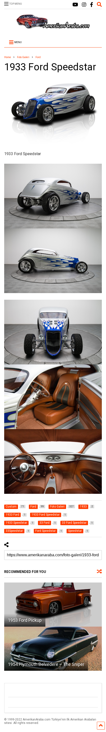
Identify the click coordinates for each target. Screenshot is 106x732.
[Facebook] (91, 4)
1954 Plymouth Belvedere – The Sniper (46, 664)
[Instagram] (84, 4)
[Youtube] (75, 4)
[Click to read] (53, 605)
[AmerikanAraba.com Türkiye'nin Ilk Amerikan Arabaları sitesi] (53, 26)
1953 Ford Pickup (25, 620)
